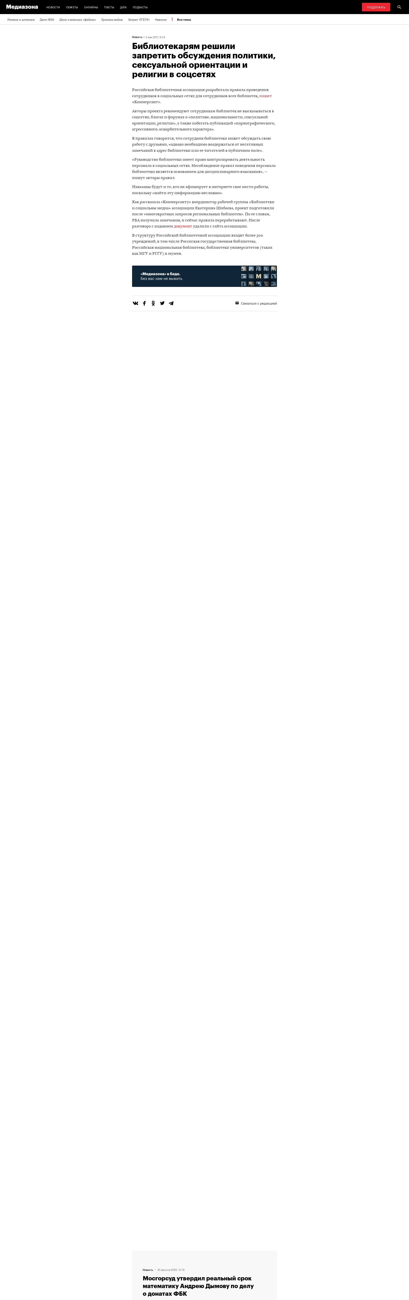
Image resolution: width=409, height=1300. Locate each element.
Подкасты (140, 7)
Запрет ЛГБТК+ (139, 19)
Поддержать (376, 7)
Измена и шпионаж (21, 19)
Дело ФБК (47, 19)
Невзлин (161, 19)
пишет (265, 96)
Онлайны (91, 7)
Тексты (109, 7)
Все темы (184, 19)
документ (183, 226)
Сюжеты (72, 7)
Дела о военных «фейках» (77, 19)
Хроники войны (112, 19)
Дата (123, 7)
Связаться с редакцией (259, 302)
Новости (53, 7)
